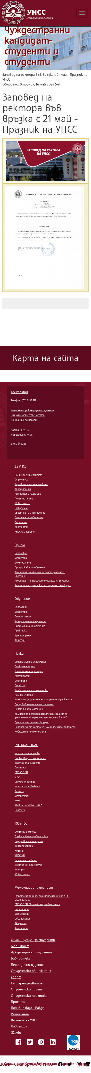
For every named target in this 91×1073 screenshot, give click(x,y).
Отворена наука (25, 666)
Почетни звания (24, 498)
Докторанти (23, 562)
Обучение (22, 598)
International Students (27, 762)
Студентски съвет (26, 989)
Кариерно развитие (26, 983)
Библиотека (20, 958)
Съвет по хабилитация (29, 709)
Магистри (21, 558)
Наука (19, 653)
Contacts (20, 810)
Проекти (20, 685)
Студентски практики (29, 995)
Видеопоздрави (24, 845)
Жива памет (22, 503)
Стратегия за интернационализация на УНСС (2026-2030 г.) (42, 897)
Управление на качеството (31, 484)
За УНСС (20, 466)
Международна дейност (34, 887)
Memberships (22, 796)
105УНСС (21, 823)
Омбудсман (21, 508)
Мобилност (22, 913)
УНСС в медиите (24, 531)
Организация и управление (30, 661)
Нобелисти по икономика (30, 731)
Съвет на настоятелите (30, 512)
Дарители (21, 522)
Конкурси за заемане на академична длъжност (43, 699)
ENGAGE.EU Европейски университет (37, 904)
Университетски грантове (31, 690)
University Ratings (25, 781)
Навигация (19, 1026)
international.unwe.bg (27, 753)
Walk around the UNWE (28, 805)
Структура (22, 479)
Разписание (20, 1014)
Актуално (20, 923)
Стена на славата (26, 860)
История (20, 869)
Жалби (16, 1032)
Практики (21, 630)
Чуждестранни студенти (30, 621)
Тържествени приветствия (31, 836)
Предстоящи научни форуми (32, 722)
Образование (22, 918)
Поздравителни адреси (29, 841)
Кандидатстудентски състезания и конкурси (43, 585)
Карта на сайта (19, 1063)
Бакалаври (21, 553)
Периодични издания (27, 964)
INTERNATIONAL (26, 745)
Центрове (21, 680)
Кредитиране (23, 635)
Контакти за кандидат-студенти (32, 410)
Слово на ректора (26, 831)
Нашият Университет (28, 475)
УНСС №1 (20, 855)
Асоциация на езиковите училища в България (42, 580)
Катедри (20, 640)
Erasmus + (20, 767)
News (17, 800)
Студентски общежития (31, 971)
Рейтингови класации (28, 493)
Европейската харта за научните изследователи (45, 727)
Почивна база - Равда (27, 1008)
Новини (19, 850)
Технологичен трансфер (29, 671)
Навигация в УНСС (22, 434)
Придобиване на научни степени (34, 704)
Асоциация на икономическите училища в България (40, 573)
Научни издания (24, 695)
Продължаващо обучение (30, 567)
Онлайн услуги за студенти (33, 940)
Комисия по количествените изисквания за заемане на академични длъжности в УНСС (41, 715)
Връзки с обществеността (28, 415)
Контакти (19, 392)
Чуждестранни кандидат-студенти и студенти (37, 45)
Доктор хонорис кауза (28, 864)
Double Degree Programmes (30, 758)
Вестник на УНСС (24, 1020)
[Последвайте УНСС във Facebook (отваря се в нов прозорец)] (60, 1064)
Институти (22, 676)
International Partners (27, 786)
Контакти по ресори (24, 420)
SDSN (17, 777)
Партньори (22, 909)
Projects (19, 791)
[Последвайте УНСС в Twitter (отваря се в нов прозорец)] (69, 1064)
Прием (20, 545)
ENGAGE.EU (21, 772)
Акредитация (23, 489)
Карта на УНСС (20, 430)
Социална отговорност (29, 517)
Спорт (16, 977)
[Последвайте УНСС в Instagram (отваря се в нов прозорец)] (79, 1064)
